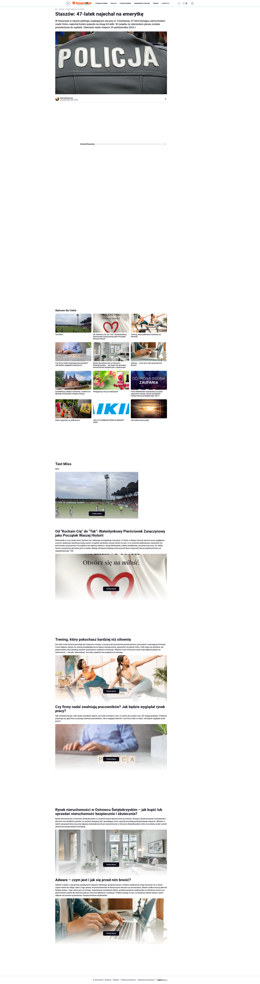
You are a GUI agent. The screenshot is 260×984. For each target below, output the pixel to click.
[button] (184, 3)
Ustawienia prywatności (146, 980)
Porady (156, 3)
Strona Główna (101, 3)
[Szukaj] (179, 3)
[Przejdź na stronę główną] (68, 5)
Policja (113, 3)
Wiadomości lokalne (142, 3)
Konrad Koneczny (66, 98)
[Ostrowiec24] (83, 3)
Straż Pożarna (125, 3)
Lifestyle (165, 3)
